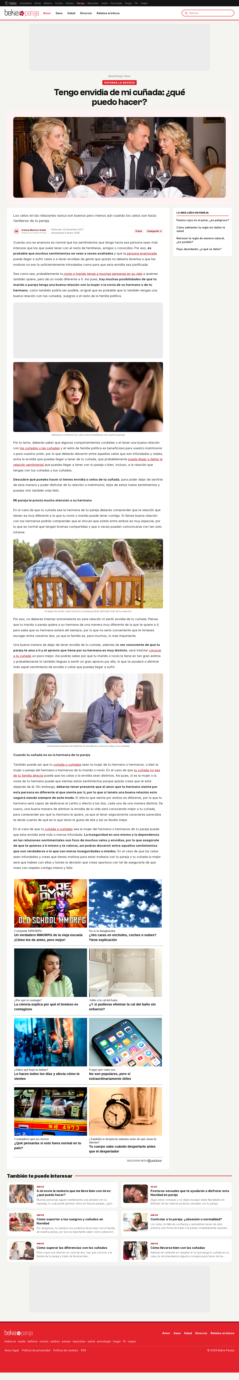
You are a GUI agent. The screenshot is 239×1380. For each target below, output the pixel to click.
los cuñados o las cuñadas (40, 448)
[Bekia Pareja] (22, 13)
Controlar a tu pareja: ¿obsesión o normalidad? (186, 1219)
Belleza (48, 3)
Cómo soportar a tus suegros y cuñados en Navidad (70, 1221)
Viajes (144, 3)
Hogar (128, 3)
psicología (104, 1341)
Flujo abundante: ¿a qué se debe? (198, 249)
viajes (132, 1341)
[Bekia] (10, 3)
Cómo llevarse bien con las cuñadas (177, 1248)
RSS (83, 1350)
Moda (38, 3)
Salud (104, 3)
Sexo (59, 13)
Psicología (116, 3)
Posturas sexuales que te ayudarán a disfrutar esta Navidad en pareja (189, 1193)
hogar (117, 1341)
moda (21, 1341)
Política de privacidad (36, 1350)
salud (91, 1341)
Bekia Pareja (115, 76)
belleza (32, 1341)
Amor (47, 13)
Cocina (59, 3)
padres (55, 1341)
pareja (66, 1341)
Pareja (81, 3)
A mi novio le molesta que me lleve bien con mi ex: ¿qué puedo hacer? (74, 1193)
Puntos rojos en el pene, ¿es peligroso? (202, 220)
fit (124, 1341)
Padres (70, 3)
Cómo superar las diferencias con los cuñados (72, 1248)
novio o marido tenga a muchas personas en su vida (102, 274)
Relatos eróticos (108, 13)
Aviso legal (12, 1350)
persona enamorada (141, 253)
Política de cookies (65, 1350)
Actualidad (26, 3)
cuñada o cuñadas (67, 764)
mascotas (79, 1341)
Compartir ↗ (154, 231)
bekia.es (10, 1341)
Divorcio (86, 13)
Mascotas (93, 3)
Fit (136, 3)
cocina (44, 1341)
